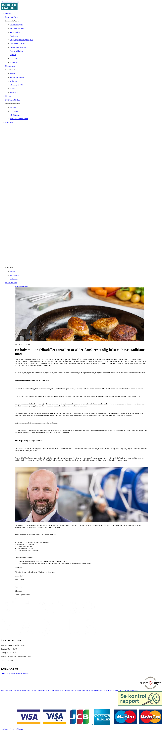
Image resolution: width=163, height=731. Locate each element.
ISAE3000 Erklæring (81, 690)
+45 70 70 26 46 (7, 673)
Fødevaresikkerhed (19, 690)
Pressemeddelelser (21, 286)
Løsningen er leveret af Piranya (12, 729)
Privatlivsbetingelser (57, 690)
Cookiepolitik (69, 690)
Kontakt (10, 690)
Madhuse (4, 690)
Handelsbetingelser (43, 690)
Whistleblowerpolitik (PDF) (129, 690)
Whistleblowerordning (111, 690)
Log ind (16, 2)
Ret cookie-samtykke (96, 690)
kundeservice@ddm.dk (21, 673)
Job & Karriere (31, 690)
